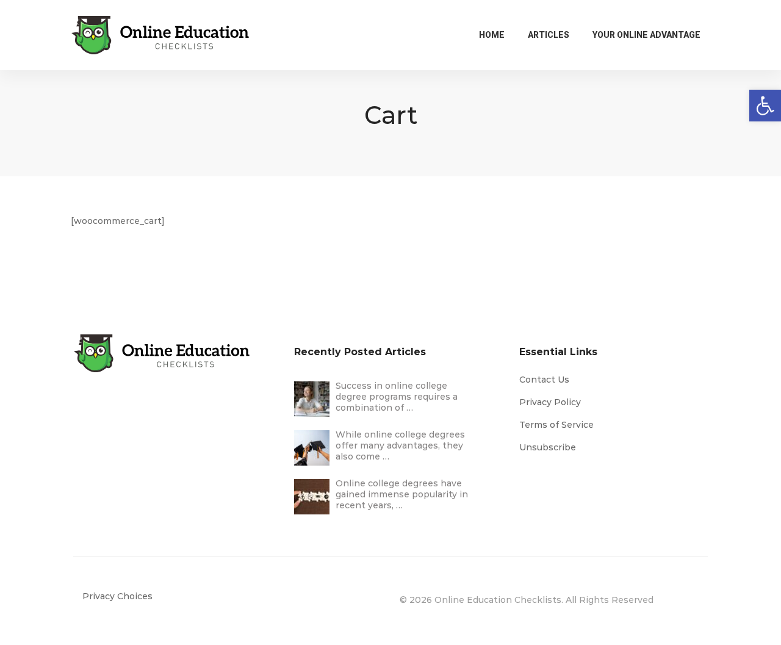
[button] (765, 105)
